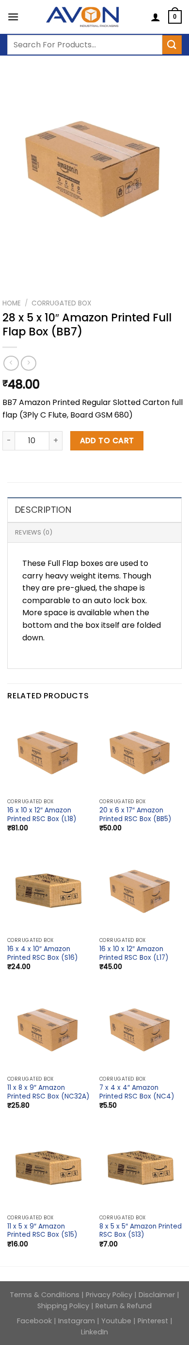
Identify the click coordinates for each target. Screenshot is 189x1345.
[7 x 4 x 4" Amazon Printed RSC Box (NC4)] (140, 1030)
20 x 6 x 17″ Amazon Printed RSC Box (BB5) (135, 814)
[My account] (155, 17)
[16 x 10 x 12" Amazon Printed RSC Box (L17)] (140, 891)
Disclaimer (157, 1295)
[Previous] (11, 270)
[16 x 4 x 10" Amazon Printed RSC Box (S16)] (48, 891)
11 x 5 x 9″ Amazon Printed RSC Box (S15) (42, 1230)
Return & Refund (123, 1306)
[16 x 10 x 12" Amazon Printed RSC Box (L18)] (48, 752)
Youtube (116, 1321)
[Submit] (172, 44)
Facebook (35, 1321)
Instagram (76, 1321)
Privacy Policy (110, 1295)
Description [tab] (43, 510)
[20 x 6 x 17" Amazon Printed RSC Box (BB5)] (140, 752)
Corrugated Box (61, 303)
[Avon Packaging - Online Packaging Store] (82, 17)
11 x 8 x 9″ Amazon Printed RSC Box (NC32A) (48, 1092)
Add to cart (107, 440)
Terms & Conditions (45, 1295)
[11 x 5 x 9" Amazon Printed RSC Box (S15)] (48, 1169)
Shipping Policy (63, 1306)
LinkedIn (94, 1332)
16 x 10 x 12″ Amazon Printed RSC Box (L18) (42, 814)
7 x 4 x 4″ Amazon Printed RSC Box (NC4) (136, 1092)
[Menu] (13, 17)
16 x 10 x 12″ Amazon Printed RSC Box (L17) (134, 953)
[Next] (38, 270)
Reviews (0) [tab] (33, 532)
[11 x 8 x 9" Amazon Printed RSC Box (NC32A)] (48, 1030)
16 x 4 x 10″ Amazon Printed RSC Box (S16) (42, 953)
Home (11, 303)
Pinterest (153, 1321)
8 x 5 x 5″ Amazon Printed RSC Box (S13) (140, 1230)
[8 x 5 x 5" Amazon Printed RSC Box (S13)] (140, 1169)
